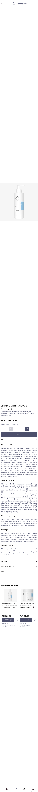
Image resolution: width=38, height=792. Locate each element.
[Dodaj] (27, 429)
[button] (19, 202)
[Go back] (2, 4)
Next (33, 607)
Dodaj (17, 434)
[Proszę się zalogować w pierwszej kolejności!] (17, 620)
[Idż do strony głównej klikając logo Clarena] (20, 3)
